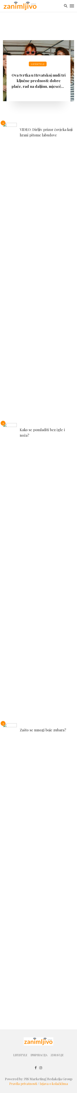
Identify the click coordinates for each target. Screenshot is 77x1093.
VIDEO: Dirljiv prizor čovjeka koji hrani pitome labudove (46, 132)
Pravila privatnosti (23, 1083)
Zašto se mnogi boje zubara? (43, 729)
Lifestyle (38, 64)
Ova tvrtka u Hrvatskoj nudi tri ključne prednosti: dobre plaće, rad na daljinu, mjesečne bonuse (38, 80)
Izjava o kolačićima (54, 1083)
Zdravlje (57, 1055)
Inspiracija (39, 1055)
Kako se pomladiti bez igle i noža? (42, 432)
